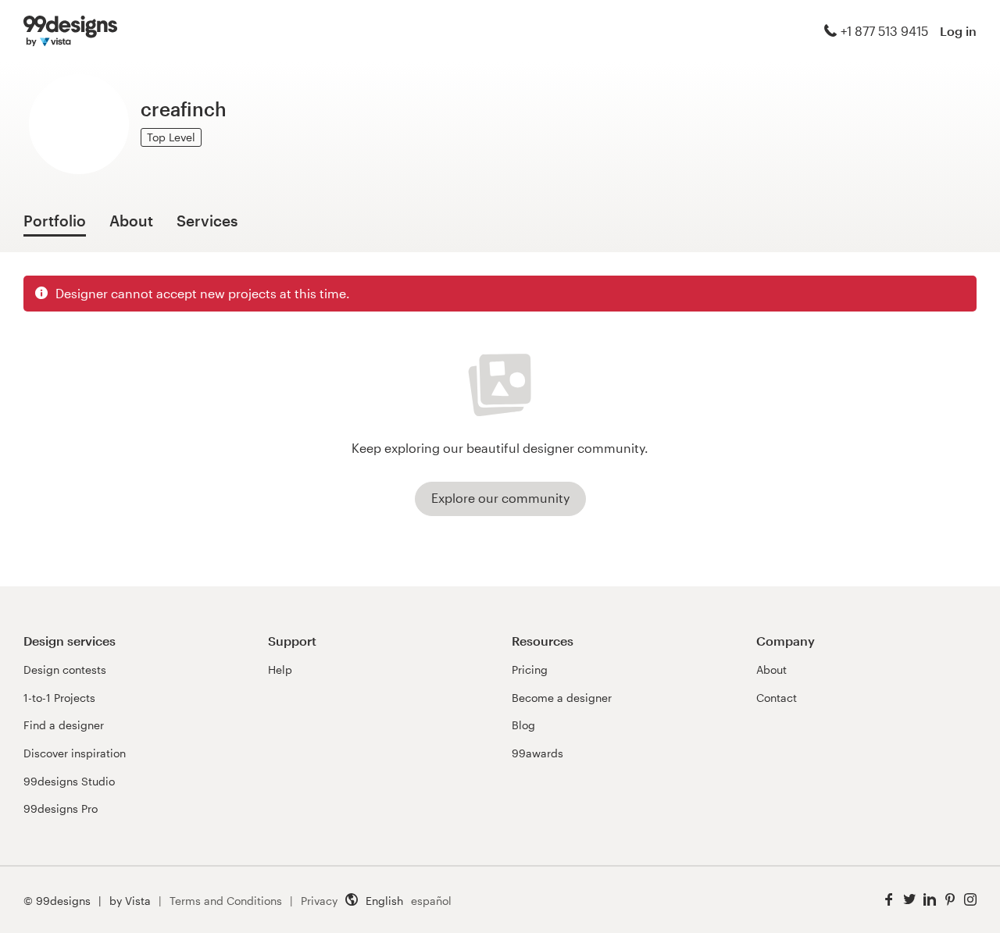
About (771, 669)
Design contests (64, 669)
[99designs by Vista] (70, 31)
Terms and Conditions (226, 900)
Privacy (319, 900)
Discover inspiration (74, 753)
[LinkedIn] (929, 899)
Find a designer (63, 725)
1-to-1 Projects (59, 697)
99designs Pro (60, 808)
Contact (776, 697)
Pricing (530, 669)
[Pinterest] (950, 899)
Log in (958, 30)
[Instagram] (970, 899)
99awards (537, 753)
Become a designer (562, 697)
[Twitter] (909, 899)
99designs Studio (69, 781)
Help (280, 669)
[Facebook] (889, 899)
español (431, 900)
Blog (523, 725)
